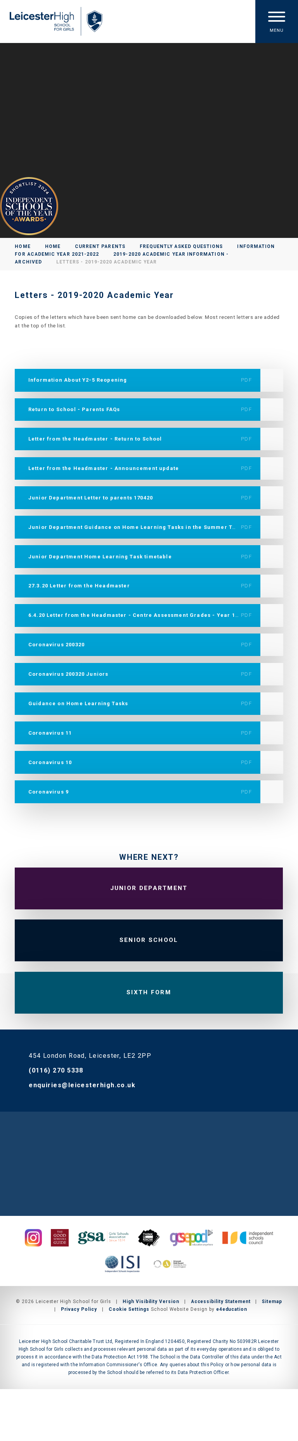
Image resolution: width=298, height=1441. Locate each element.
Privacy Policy (79, 1309)
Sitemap (272, 1301)
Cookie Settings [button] (129, 1309)
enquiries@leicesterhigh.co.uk (82, 1085)
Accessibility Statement (221, 1301)
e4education (231, 1309)
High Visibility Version (151, 1301)
